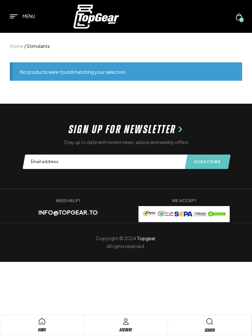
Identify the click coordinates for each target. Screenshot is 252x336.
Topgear (146, 238)
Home (16, 46)
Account (125, 329)
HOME (42, 329)
